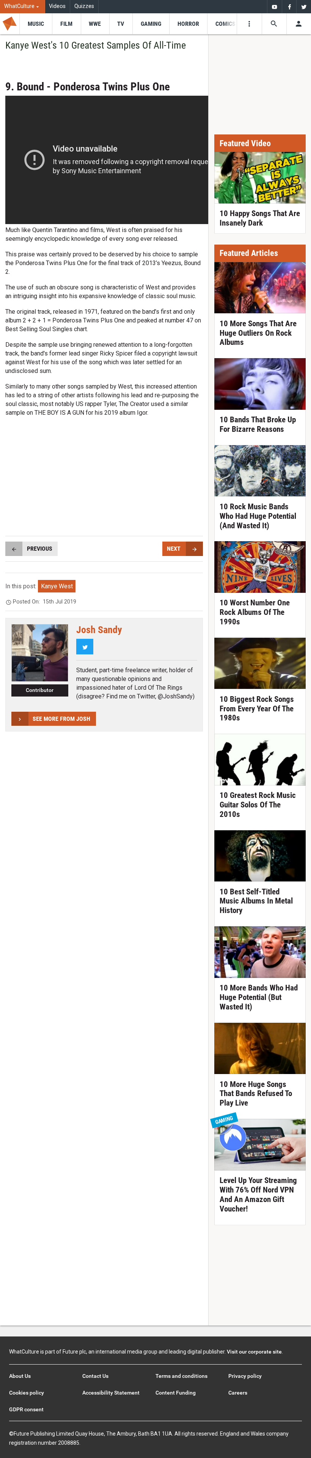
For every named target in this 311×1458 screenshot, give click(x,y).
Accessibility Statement (111, 1393)
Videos (57, 6)
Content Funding (176, 1393)
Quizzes (84, 6)
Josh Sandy (99, 629)
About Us (20, 1376)
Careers (237, 1393)
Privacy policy (245, 1376)
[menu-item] (35, 23)
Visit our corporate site (254, 1352)
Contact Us (95, 1376)
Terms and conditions (181, 1376)
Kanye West (57, 586)
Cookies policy (26, 1393)
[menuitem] (22, 6)
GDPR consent (26, 1409)
